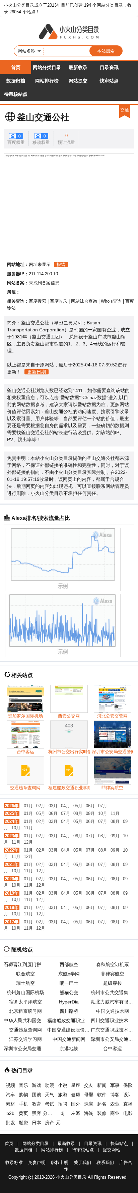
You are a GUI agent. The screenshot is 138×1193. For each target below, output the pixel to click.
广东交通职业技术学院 (112, 1029)
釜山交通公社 (43, 117)
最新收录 (78, 67)
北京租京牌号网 (25, 1011)
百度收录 (58, 301)
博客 (115, 1094)
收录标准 (14, 1162)
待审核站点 (15, 94)
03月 (53, 805)
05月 (77, 805)
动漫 (49, 1085)
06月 (90, 805)
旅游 (62, 1094)
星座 (75, 1085)
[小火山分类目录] (69, 32)
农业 (115, 1104)
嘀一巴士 (69, 983)
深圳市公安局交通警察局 (25, 1048)
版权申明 (59, 1162)
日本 (36, 1122)
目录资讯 (109, 67)
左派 (75, 1113)
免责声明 (37, 1162)
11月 (115, 813)
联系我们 (105, 1162)
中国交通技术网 (112, 1011)
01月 (28, 805)
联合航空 (25, 973)
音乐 (23, 1085)
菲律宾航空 (112, 973)
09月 (90, 813)
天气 (49, 1094)
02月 (40, 805)
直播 (128, 1104)
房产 (49, 1122)
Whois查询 (111, 301)
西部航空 (69, 964)
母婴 (88, 1094)
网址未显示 (40, 264)
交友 (88, 1085)
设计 (128, 1094)
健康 (75, 1094)
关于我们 (82, 1162)
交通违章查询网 (25, 1029)
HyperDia (69, 1001)
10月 (102, 813)
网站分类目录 (47, 67)
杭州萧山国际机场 (25, 992)
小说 (62, 1085)
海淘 (88, 1113)
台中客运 (112, 1048)
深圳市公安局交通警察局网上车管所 (112, 1039)
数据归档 (15, 80)
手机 (23, 1104)
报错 (61, 264)
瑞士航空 (25, 983)
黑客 (36, 1113)
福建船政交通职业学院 (69, 1020)
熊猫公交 (69, 992)
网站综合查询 (84, 301)
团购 (36, 1094)
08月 (77, 813)
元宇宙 (62, 1122)
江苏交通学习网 (25, 1039)
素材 (10, 1104)
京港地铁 (69, 1048)
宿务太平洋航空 (25, 1001)
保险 (128, 1085)
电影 (128, 1113)
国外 (75, 1104)
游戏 (36, 1085)
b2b (10, 1113)
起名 (102, 1104)
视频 (10, 1085)
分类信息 (49, 1113)
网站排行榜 (47, 80)
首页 (15, 67)
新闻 (102, 1085)
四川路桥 (69, 1011)
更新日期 (36, 371)
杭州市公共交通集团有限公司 (112, 992)
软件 (102, 1094)
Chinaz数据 (94, 397)
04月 (65, 805)
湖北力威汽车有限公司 (112, 1001)
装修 (102, 1113)
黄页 (23, 1113)
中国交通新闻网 (69, 1039)
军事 (115, 1085)
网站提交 (78, 80)
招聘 (62, 1104)
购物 (23, 1094)
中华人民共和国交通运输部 (25, 1020)
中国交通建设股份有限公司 (69, 1029)
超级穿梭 (112, 983)
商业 (115, 1113)
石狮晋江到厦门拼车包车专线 (25, 964)
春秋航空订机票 (112, 964)
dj (62, 1113)
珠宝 (88, 1104)
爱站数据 (69, 397)
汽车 (10, 1094)
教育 (36, 1104)
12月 (28, 842)
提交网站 (111, 1149)
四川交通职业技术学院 (112, 1020)
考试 (49, 1104)
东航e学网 (69, 973)
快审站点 (109, 80)
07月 (102, 805)
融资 (23, 1122)
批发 (10, 1122)
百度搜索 (37, 301)
